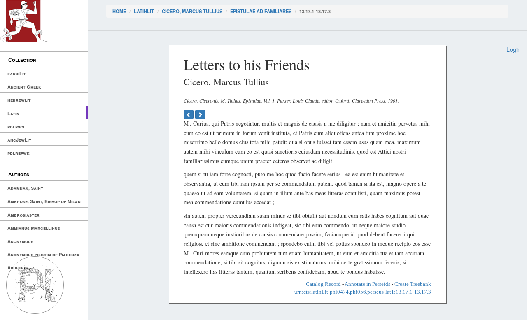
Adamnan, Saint (25, 188)
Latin (13, 113)
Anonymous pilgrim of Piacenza (43, 254)
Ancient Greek (24, 87)
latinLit (144, 11)
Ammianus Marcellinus (33, 228)
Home (119, 11)
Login (513, 49)
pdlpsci (15, 127)
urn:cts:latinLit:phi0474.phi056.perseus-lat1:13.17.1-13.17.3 (362, 292)
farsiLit (16, 73)
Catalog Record (323, 284)
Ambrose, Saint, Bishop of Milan (44, 201)
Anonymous (20, 241)
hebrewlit (19, 100)
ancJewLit (19, 140)
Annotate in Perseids (367, 284)
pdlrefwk (18, 153)
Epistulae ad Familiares (260, 11)
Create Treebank (412, 284)
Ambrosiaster (23, 215)
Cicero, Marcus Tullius (192, 11)
